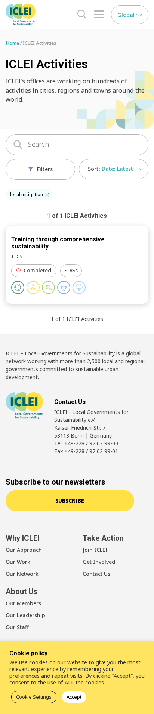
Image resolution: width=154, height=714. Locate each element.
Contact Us (96, 573)
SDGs (71, 270)
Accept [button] (74, 696)
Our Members (23, 603)
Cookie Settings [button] (34, 696)
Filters (45, 169)
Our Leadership (25, 615)
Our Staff (17, 627)
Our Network (22, 573)
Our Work (18, 561)
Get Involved (99, 561)
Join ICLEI (95, 549)
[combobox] (113, 169)
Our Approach (24, 549)
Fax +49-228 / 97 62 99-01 (86, 451)
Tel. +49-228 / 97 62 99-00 (86, 443)
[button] (47, 194)
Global (126, 14)
